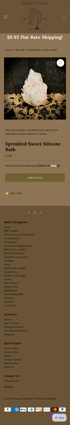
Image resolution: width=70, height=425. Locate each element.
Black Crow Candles (14, 249)
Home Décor (11, 271)
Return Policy (11, 348)
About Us (9, 366)
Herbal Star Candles (15, 268)
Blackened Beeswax (14, 253)
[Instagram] (34, 213)
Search (7, 355)
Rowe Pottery (11, 283)
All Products (10, 242)
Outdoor (8, 301)
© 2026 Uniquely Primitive (18, 398)
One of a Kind (11, 323)
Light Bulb (20, 50)
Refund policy (11, 363)
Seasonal (8, 297)
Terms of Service (13, 359)
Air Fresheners (12, 238)
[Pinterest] (41, 213)
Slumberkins (10, 290)
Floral (7, 264)
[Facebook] (29, 213)
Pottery (8, 319)
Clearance (9, 334)
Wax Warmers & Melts (16, 330)
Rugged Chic (11, 286)
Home (8, 50)
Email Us (8, 386)
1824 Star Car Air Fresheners (19, 234)
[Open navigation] (5, 17)
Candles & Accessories (16, 256)
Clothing (8, 260)
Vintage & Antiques (14, 326)
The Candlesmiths (13, 294)
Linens (7, 279)
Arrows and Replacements (18, 245)
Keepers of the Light (15, 275)
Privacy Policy (11, 352)
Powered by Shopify (45, 398)
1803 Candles (11, 230)
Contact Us (10, 305)
